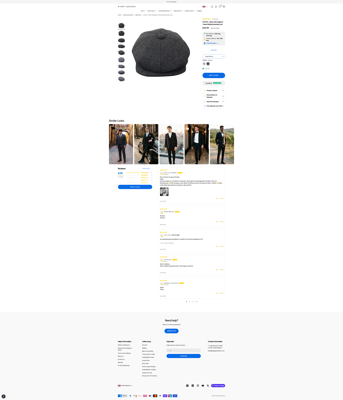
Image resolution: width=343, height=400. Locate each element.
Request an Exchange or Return (125, 349)
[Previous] (154, 2)
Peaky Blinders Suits (148, 357)
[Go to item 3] (121, 40)
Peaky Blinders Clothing (149, 369)
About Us (120, 356)
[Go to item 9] (121, 79)
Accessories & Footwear (149, 376)
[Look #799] (197, 144)
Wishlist (144, 348)
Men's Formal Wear (147, 351)
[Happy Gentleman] (126, 6)
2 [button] (189, 302)
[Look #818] (171, 144)
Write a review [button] (135, 187)
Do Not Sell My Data (124, 365)
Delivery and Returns (124, 345)
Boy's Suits (145, 363)
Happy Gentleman (220, 395)
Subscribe (183, 356)
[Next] (189, 2)
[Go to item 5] (121, 52)
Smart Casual (150, 11)
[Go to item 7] (121, 66)
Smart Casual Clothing (148, 366)
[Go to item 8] (121, 72)
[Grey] (204, 63)
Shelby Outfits (177, 11)
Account (144, 345)
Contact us (171, 331)
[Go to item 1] (121, 25)
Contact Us (121, 359)
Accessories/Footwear (164, 11)
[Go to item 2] (121, 33)
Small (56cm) (209, 56)
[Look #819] (146, 144)
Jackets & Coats (189, 11)
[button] (206, 19)
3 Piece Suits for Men (148, 354)
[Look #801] (222, 144)
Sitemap (120, 362)
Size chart (214, 50)
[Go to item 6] (121, 60)
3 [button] (192, 302)
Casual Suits (146, 360)
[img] (163, 170)
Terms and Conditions (124, 353)
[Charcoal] (208, 63)
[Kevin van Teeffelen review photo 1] (164, 191)
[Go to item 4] (121, 46)
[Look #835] (121, 144)
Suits (142, 11)
